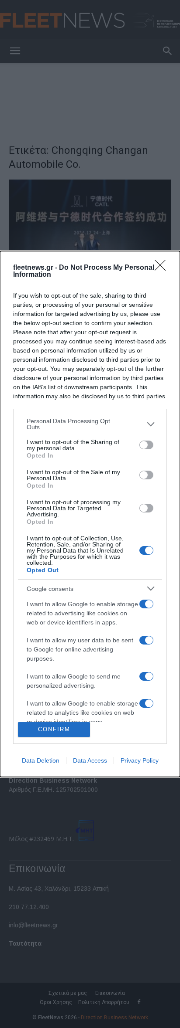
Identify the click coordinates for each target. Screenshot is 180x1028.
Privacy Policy (140, 760)
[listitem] (90, 424)
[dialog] (90, 514)
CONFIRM (54, 729)
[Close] (163, 268)
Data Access (90, 760)
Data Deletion (40, 760)
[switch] (146, 445)
